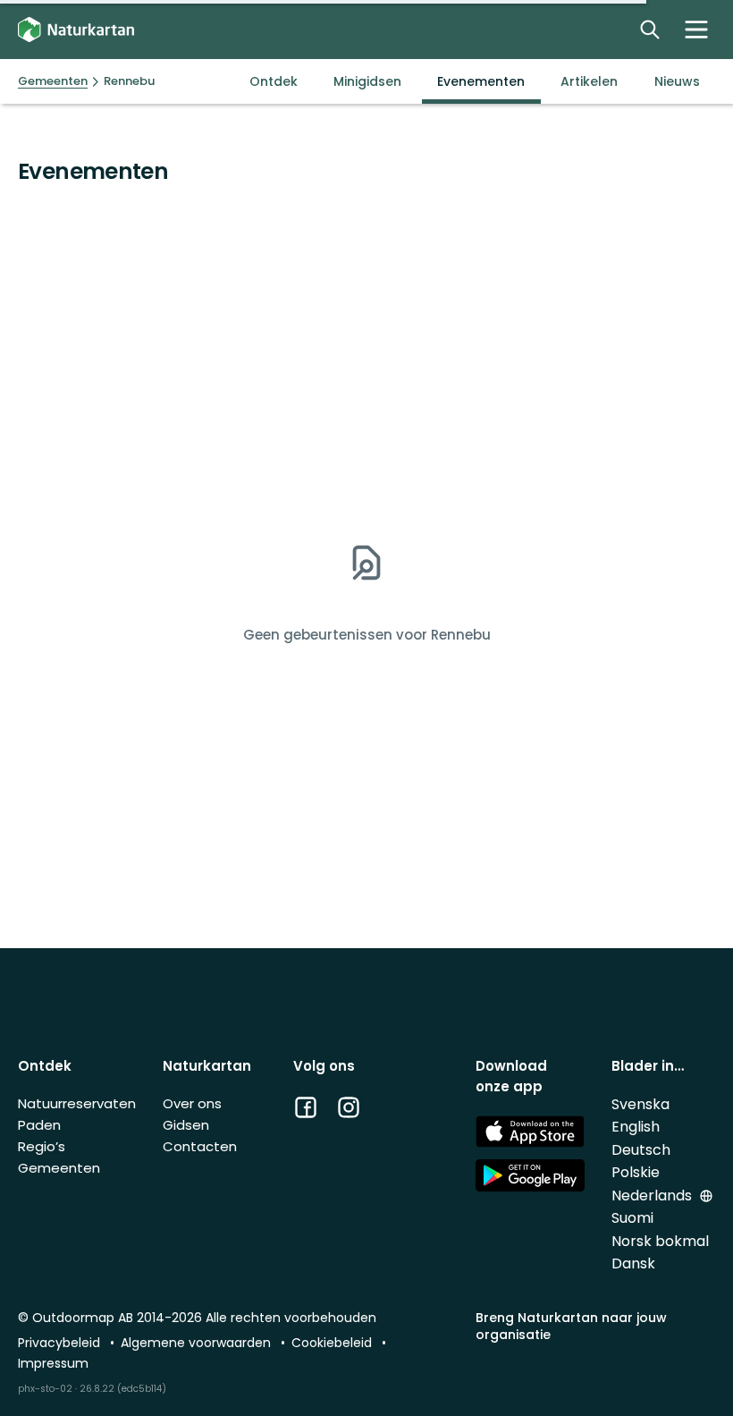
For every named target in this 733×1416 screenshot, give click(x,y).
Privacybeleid (61, 1343)
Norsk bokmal (660, 1241)
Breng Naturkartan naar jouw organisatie (571, 1326)
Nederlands (653, 1195)
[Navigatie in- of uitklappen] (696, 29)
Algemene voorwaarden (197, 1343)
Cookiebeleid (333, 1343)
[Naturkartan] (76, 30)
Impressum (53, 1363)
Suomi (632, 1218)
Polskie (635, 1172)
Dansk (633, 1263)
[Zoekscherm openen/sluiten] (650, 29)
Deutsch (640, 1150)
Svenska (640, 1104)
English (635, 1126)
